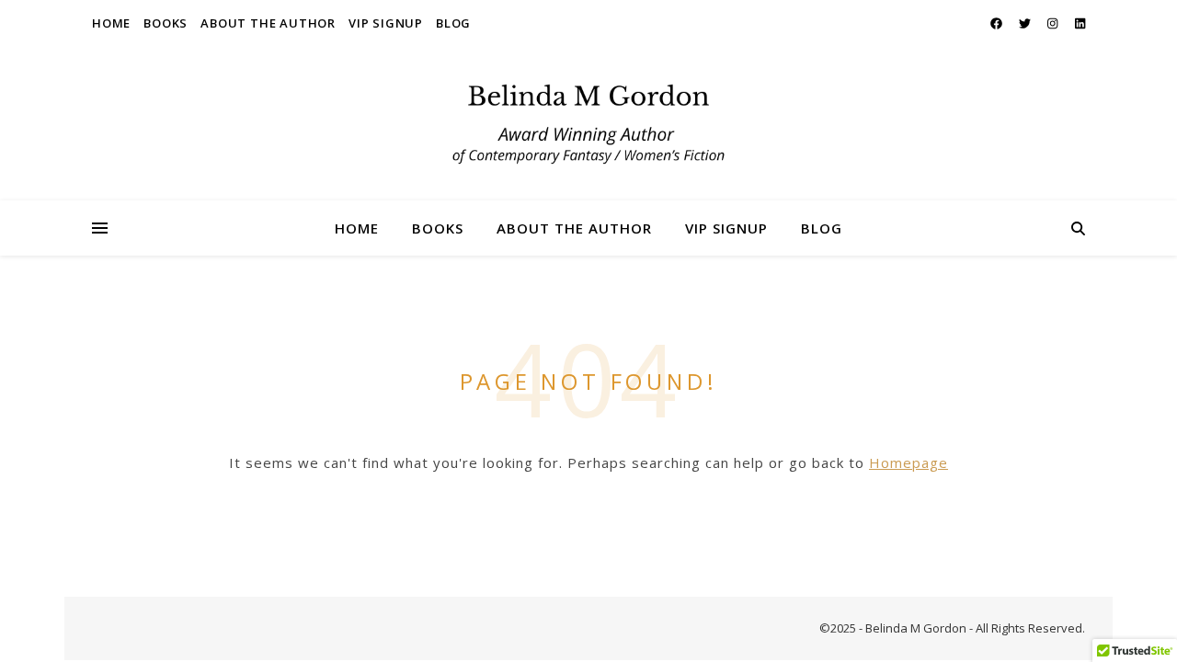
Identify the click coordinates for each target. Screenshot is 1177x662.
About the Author (268, 23)
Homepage (908, 462)
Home (111, 23)
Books (165, 23)
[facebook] (997, 23)
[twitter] (1026, 23)
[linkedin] (1080, 23)
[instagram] (1053, 23)
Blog (453, 23)
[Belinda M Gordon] (588, 123)
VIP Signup (386, 23)
